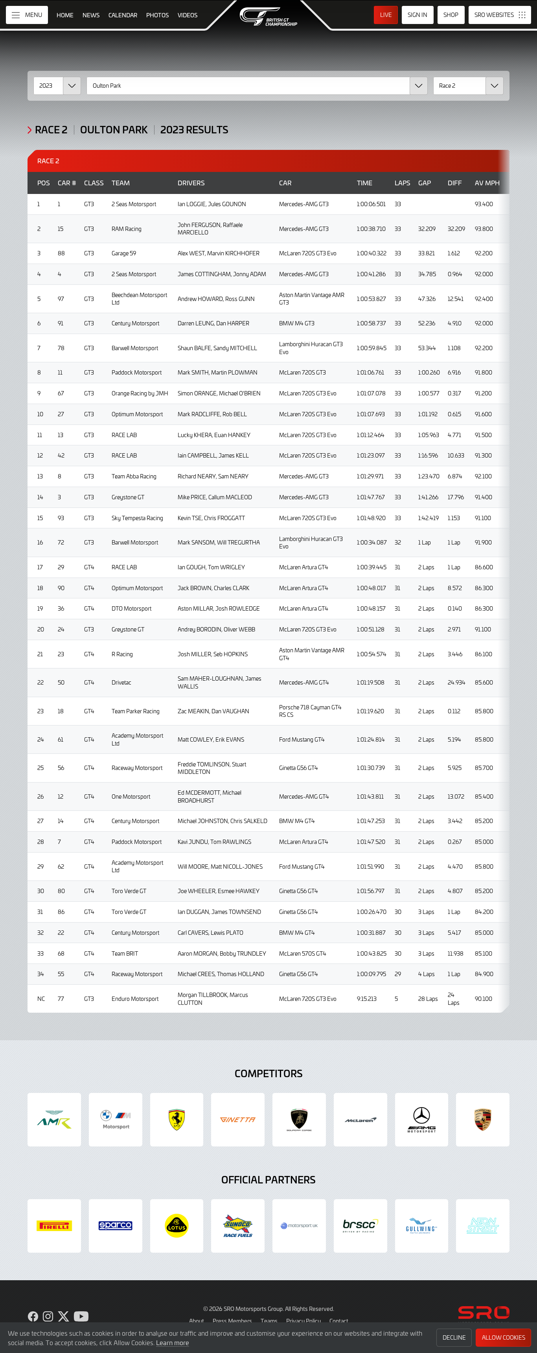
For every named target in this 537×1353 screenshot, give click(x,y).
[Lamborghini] (299, 1119)
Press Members (232, 1321)
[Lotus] (177, 1226)
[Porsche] (482, 1119)
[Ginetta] (238, 1119)
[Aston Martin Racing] (54, 1119)
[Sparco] (115, 1226)
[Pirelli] (54, 1226)
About (196, 1321)
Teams (269, 1321)
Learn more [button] (172, 1342)
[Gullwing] (422, 1226)
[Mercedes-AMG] (422, 1119)
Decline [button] (454, 1337)
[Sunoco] (238, 1226)
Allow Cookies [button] (503, 1337)
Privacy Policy (303, 1321)
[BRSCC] (360, 1226)
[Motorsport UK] (299, 1226)
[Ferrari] (177, 1119)
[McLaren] (360, 1119)
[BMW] (115, 1119)
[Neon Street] (482, 1226)
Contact (338, 1321)
